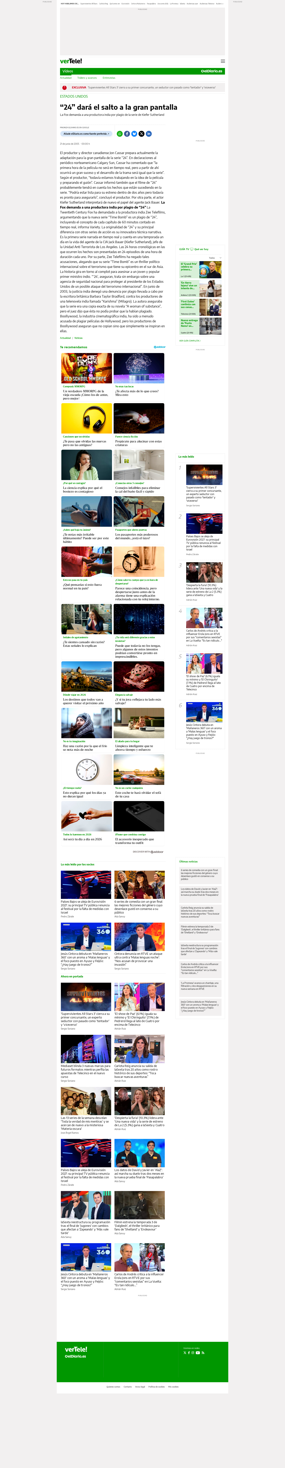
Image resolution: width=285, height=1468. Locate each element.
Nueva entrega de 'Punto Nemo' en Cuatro (189, 323)
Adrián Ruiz (120, 1028)
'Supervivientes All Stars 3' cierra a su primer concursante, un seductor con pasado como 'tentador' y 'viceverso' (152, 87)
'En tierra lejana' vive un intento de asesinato (189, 285)
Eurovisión (125, 4)
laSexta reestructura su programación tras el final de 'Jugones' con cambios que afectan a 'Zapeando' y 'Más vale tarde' (85, 1227)
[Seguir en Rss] (203, 1352)
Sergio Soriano (68, 968)
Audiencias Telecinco (207, 4)
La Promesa (174, 4)
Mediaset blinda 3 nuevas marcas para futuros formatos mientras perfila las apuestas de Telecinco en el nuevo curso (85, 1071)
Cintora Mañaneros (138, 4)
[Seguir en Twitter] (184, 1352)
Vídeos (68, 71)
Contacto (128, 1387)
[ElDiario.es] (211, 71)
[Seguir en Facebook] (189, 1352)
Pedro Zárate (67, 916)
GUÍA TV (193, 249)
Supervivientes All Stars (88, 4)
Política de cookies (156, 1387)
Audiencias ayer (192, 4)
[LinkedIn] (149, 134)
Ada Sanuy (119, 916)
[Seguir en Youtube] (198, 1352)
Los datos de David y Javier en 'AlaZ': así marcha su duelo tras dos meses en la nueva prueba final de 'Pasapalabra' (139, 1173)
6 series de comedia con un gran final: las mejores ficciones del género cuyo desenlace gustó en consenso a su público (138, 907)
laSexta (182, 4)
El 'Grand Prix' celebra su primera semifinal (189, 266)
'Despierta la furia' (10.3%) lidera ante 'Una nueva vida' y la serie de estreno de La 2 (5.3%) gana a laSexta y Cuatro (139, 1121)
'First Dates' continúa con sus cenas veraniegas (188, 304)
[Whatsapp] (120, 134)
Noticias (78, 338)
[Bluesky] (134, 134)
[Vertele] (76, 1349)
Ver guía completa (189, 340)
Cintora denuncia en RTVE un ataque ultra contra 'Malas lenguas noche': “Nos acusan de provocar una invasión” (138, 959)
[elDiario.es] (75, 1356)
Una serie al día (163, 4)
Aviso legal (140, 1387)
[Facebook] (127, 134)
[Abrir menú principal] (223, 61)
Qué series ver (115, 4)
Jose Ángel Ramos (70, 1132)
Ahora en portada (72, 976)
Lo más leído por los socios (77, 864)
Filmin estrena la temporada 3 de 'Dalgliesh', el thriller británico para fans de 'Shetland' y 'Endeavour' (136, 1225)
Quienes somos (113, 1387)
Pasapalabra (151, 4)
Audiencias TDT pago (224, 4)
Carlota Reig (103, 4)
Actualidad (65, 77)
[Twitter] (141, 134)
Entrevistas (109, 77)
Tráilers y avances (87, 77)
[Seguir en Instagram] (192, 1352)
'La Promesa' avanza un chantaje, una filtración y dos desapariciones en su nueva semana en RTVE (199, 986)
